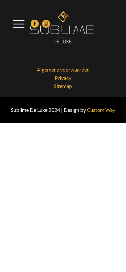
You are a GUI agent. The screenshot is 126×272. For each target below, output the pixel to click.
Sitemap (63, 86)
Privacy (63, 78)
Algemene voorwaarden (63, 69)
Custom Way (101, 110)
